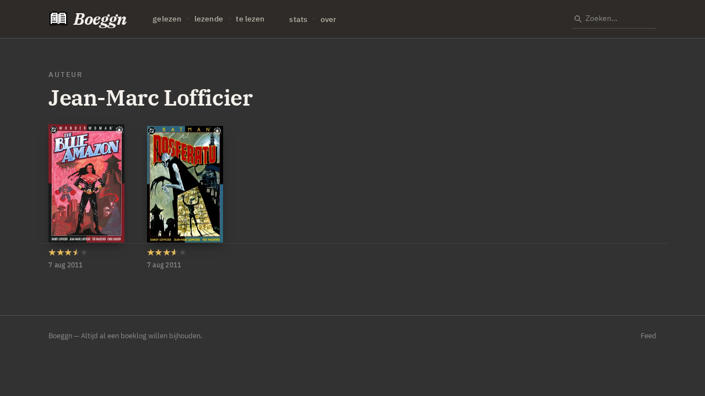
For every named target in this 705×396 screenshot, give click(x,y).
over (329, 19)
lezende (208, 19)
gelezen (167, 19)
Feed (649, 335)
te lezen (250, 19)
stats (298, 19)
